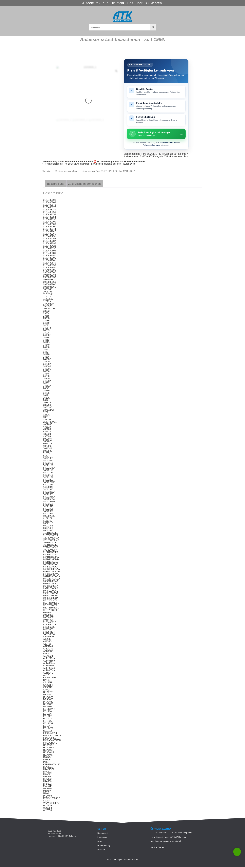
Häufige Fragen (157, 847)
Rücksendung (103, 845)
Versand (101, 850)
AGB (99, 841)
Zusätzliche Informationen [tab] (84, 183)
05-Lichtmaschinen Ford (176, 156)
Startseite (46, 171)
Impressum (102, 837)
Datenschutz (103, 833)
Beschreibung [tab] (55, 183)
